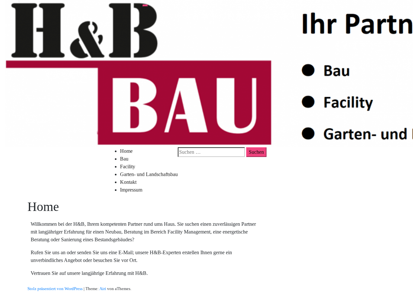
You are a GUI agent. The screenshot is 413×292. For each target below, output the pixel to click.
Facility (127, 166)
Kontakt (128, 182)
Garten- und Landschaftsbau (149, 174)
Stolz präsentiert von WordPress (55, 288)
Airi (102, 288)
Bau (124, 159)
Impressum (131, 190)
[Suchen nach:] (211, 152)
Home (126, 151)
